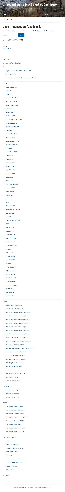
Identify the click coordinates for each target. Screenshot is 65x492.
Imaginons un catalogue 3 (13, 397)
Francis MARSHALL (11, 242)
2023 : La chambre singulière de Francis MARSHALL (20, 348)
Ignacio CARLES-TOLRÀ (12, 141)
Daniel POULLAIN (10, 267)
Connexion (6, 59)
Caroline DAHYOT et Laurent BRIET (15, 459)
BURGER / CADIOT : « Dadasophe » (15, 448)
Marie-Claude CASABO (12, 145)
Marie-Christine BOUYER (12, 127)
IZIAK (7, 224)
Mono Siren (9, 455)
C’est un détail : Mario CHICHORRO (15, 428)
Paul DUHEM (9, 195)
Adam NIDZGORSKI (11, 260)
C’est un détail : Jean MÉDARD (14, 424)
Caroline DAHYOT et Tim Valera (14, 462)
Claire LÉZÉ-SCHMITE (11, 238)
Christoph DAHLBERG (12, 452)
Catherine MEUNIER (11, 245)
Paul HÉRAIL (9, 216)
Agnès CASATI (9, 148)
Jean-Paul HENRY (10, 213)
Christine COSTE (10, 166)
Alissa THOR (9, 288)
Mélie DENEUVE (10, 180)
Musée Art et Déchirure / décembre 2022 (17, 337)
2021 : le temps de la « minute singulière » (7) (18, 334)
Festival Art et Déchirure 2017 (14, 305)
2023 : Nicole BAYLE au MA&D (14, 366)
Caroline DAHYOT (10, 173)
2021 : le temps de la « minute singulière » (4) (18, 323)
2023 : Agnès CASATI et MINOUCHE (15, 373)
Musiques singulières (9, 437)
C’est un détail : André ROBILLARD (15, 406)
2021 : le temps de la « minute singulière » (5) (18, 327)
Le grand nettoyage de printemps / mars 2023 (18, 341)
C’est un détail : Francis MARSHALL (15, 421)
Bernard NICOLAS (10, 256)
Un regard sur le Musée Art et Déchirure (30, 4)
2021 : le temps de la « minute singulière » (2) (18, 316)
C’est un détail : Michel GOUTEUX (15, 431)
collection (6, 48)
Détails (5, 403)
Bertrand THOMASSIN (12, 285)
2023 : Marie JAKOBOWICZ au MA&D (16, 359)
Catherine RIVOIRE (11, 274)
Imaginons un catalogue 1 (13, 390)
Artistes (5, 83)
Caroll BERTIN (9, 109)
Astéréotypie (9, 441)
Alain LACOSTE (10, 227)
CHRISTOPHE (9, 159)
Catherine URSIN (10, 296)
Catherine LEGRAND (11, 234)
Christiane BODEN (11, 116)
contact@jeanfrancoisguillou (12, 63)
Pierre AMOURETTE (11, 87)
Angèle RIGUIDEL (10, 270)
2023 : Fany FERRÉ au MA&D (14, 363)
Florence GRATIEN (11, 206)
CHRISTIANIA (9, 155)
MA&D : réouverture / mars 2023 (15, 345)
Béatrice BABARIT (11, 98)
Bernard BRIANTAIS (11, 134)
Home (4, 20)
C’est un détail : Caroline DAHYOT (15, 413)
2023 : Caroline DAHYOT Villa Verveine (16, 352)
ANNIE (7, 94)
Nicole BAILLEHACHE (11, 101)
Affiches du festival (11, 74)
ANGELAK (8, 91)
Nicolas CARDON (10, 137)
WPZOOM (49, 487)
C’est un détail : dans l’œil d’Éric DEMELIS (17, 417)
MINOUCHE (9, 249)
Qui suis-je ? (6, 475)
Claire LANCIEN (10, 231)
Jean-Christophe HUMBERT (13, 220)
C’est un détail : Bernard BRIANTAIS (15, 410)
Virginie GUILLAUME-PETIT (13, 209)
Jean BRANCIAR (10, 130)
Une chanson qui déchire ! (13, 381)
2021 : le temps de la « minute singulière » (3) (18, 319)
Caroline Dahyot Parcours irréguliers (15, 355)
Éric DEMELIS (9, 177)
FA (6, 198)
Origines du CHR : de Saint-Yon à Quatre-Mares (18, 70)
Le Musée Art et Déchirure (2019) (15, 309)
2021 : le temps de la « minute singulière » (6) (18, 330)
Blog (4, 46)
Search (60, 14)
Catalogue (6, 386)
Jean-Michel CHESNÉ (11, 152)
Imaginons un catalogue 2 (13, 393)
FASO (7, 202)
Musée (5, 67)
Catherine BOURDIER (11, 123)
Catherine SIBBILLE (11, 281)
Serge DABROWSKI (11, 170)
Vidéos (5, 301)
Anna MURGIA (9, 252)
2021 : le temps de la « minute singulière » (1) (18, 312)
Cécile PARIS (9, 263)
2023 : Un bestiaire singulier (13, 370)
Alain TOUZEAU (10, 292)
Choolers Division (10, 470)
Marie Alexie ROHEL (11, 278)
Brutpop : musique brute (12, 444)
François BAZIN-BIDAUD (12, 105)
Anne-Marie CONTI (11, 163)
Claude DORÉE (10, 191)
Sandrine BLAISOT (11, 112)
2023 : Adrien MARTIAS (12, 377)
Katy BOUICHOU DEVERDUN (14, 119)
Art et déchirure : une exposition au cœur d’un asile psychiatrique (23, 78)
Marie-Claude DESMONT (12, 184)
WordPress (23, 487)
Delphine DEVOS (10, 188)
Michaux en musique (11, 466)
